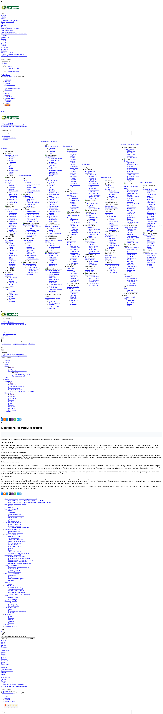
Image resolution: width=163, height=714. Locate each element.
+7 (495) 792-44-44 (7, 52)
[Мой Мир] (7, 419)
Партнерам (4, 660)
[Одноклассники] (4, 419)
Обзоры (3, 679)
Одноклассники (10, 85)
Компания (11, 396)
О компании (5, 650)
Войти (3, 111)
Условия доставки (6, 669)
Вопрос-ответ (5, 677)
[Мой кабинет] (1, 330)
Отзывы (3, 655)
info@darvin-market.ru (14, 56)
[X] (10, 419)
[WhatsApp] (15, 419)
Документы (4, 662)
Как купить (12, 384)
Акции (3, 642)
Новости (3, 652)
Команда (3, 654)
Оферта (3, 681)
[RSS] (1, 423)
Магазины (4, 667)
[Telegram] (20, 419)
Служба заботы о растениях (21, 374)
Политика (4, 672)
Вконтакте (8, 80)
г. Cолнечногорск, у (8, 76)
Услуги (10, 369)
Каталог (3, 640)
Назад (12, 367)
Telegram (7, 81)
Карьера (3, 657)
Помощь (3, 674)
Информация (5, 664)
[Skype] (18, 419)
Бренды (3, 645)
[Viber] (12, 419)
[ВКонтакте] (2, 419)
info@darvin (6, 75)
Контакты (4, 659)
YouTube (7, 83)
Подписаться (30, 638)
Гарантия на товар (7, 671)
